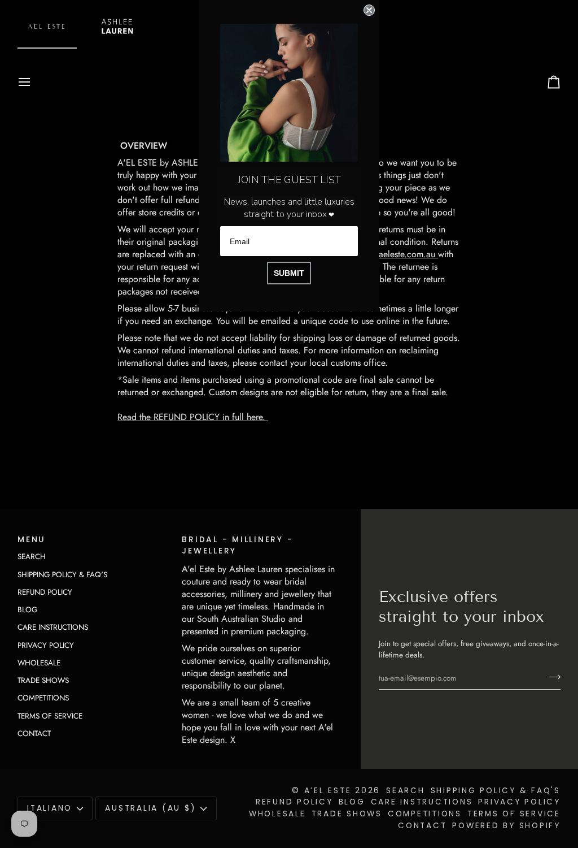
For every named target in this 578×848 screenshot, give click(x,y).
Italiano (49, 808)
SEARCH (31, 556)
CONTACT (34, 733)
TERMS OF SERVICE (49, 716)
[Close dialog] (369, 10)
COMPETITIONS (43, 698)
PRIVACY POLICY (45, 645)
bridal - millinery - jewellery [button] (237, 545)
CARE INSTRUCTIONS (52, 627)
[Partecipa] (551, 677)
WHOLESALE (38, 662)
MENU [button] (31, 539)
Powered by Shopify (506, 825)
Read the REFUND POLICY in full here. (192, 416)
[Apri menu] (34, 82)
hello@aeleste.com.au (395, 254)
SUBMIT (289, 273)
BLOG (27, 609)
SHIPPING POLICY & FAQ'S (62, 574)
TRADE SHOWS (43, 680)
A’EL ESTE (328, 790)
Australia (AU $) (150, 808)
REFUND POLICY (44, 592)
